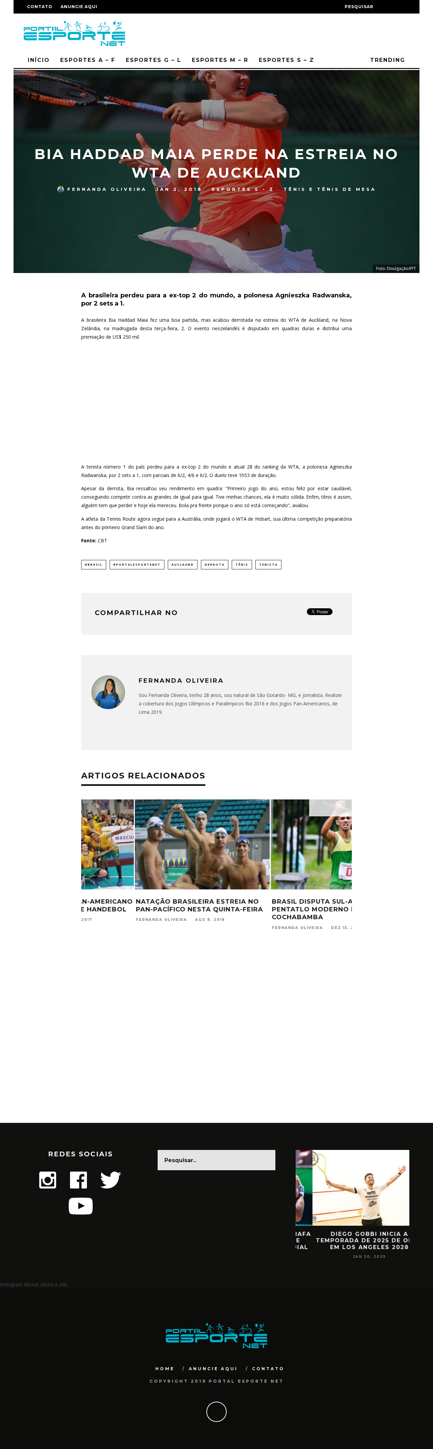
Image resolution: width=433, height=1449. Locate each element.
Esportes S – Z (286, 60)
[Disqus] (216, 1035)
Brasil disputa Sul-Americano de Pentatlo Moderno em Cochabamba (283, 909)
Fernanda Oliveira (107, 189)
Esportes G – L (153, 60)
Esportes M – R (220, 60)
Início (39, 60)
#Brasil (93, 564)
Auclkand (183, 564)
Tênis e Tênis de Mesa (329, 189)
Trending (386, 60)
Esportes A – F (87, 60)
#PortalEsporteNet (137, 564)
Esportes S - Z (243, 189)
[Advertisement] (216, 401)
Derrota (215, 564)
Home (165, 1368)
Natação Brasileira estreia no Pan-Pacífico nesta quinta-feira (145, 905)
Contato (39, 6)
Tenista (268, 564)
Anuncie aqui (79, 6)
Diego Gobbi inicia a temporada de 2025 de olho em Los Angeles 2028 (352, 1240)
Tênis (241, 564)
